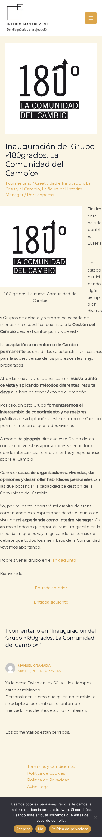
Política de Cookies (46, 773)
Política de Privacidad (48, 780)
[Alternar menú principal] (91, 18)
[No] (95, 817)
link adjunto (64, 560)
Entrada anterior (51, 588)
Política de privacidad (70, 829)
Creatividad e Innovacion (59, 183)
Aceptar (23, 829)
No (40, 829)
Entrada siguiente (51, 602)
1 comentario (18, 183)
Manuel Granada (34, 665)
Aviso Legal (38, 786)
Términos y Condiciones (51, 766)
